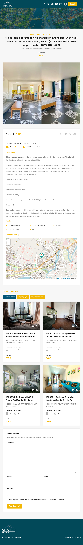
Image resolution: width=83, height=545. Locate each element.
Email (45, 477)
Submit (72, 4)
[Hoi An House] (7, 6)
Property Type (23, 297)
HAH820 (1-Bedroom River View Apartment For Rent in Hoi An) (60, 398)
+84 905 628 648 (55, 4)
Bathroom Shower (38, 225)
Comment (11, 443)
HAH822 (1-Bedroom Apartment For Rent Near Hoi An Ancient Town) (60, 335)
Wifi (33, 229)
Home (32, 34)
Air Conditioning (14, 225)
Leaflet (58, 278)
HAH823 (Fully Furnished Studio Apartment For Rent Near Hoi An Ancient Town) (20, 335)
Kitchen (58, 225)
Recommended (10, 297)
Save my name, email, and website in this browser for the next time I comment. (37, 500)
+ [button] (9, 241)
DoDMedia (77, 537)
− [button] (9, 244)
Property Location (37, 297)
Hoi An (39, 34)
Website (10, 488)
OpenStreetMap (66, 278)
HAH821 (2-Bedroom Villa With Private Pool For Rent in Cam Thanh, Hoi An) (19, 398)
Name (9, 477)
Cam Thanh (49, 34)
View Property (21, 324)
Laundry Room (14, 229)
